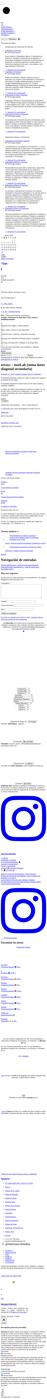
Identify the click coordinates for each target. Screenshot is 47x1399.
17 (2, 247)
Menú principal (6, 353)
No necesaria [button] (5, 1373)
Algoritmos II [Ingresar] (13, 72)
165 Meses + (5, 35)
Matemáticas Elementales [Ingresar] (17, 141)
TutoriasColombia (21, 374)
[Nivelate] (6, 290)
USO (7, 1254)
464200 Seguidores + (8, 33)
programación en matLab (9, 359)
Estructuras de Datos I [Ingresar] (16, 95)
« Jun (3, 254)
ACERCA (9, 1251)
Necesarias (7, 1354)
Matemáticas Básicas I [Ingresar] (16, 162)
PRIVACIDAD (10, 1252)
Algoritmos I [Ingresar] (13, 50)
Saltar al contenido (7, 259)
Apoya (4, 1111)
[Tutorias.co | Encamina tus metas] (4, 263)
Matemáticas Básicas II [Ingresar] (16, 185)
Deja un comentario (34, 374)
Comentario (5, 583)
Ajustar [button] (3, 1316)
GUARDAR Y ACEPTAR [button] (10, 1397)
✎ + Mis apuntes (6, 304)
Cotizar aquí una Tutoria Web (11, 1276)
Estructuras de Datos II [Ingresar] (16, 114)
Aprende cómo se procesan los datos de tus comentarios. (22, 618)
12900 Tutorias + (7, 27)
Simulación (5, 412)
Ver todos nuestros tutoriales (12, 308)
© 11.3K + (5, 311)
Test (2, 1075)
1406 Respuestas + (7, 29)
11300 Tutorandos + (8, 31)
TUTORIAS (9, 1262)
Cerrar (4, 256)
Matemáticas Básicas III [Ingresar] (17, 208)
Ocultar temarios (14, 311)
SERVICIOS (9, 1260)
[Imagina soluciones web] (23, 947)
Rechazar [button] (10, 1316)
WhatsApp (12, 39)
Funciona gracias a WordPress (26, 1174)
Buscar (3, 351)
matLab (3, 554)
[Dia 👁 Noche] (4, 4)
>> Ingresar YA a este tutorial (15, 70)
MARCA (8, 1256)
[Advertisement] (23, 662)
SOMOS (8, 1258)
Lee (23, 1095)
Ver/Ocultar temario (14, 52)
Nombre (4, 601)
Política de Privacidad (8, 1174)
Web (2, 609)
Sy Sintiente (23, 1056)
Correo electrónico (7, 605)
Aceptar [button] (17, 1316)
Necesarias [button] (4, 1351)
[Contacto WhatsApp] (2, 4)
